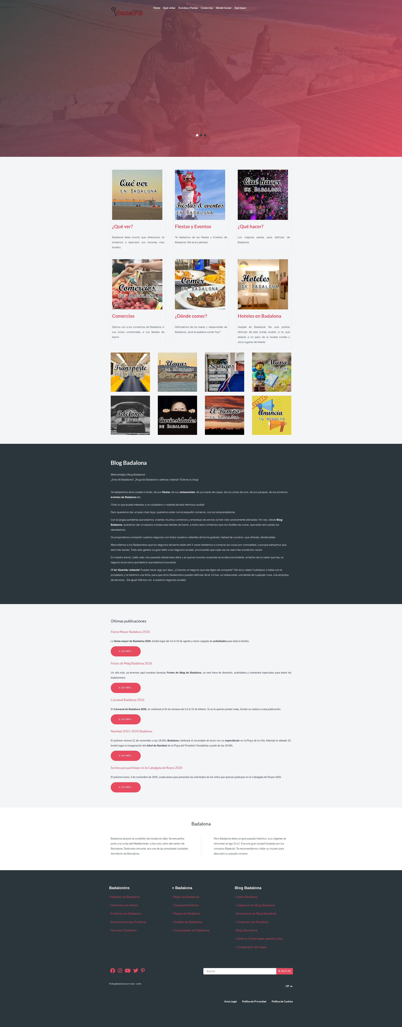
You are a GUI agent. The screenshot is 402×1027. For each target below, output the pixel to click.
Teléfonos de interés (124, 905)
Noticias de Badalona (125, 897)
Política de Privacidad (254, 1001)
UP (288, 986)
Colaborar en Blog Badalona (255, 905)
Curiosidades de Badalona (191, 930)
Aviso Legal (230, 1001)
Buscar (286, 971)
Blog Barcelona (246, 930)
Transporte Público (186, 905)
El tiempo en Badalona (126, 913)
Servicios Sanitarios (124, 930)
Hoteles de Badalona (187, 922)
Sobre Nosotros (247, 897)
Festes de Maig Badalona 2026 (131, 663)
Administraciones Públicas (128, 922)
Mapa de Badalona (186, 897)
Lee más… (126, 651)
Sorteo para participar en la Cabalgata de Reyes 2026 (146, 768)
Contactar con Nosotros (252, 922)
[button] (197, 135)
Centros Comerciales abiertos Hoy (259, 938)
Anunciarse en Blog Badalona (256, 913)
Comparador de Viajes (251, 947)
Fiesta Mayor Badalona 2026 (130, 632)
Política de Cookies (282, 1001)
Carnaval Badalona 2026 (127, 700)
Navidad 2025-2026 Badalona (131, 731)
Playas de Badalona (186, 913)
